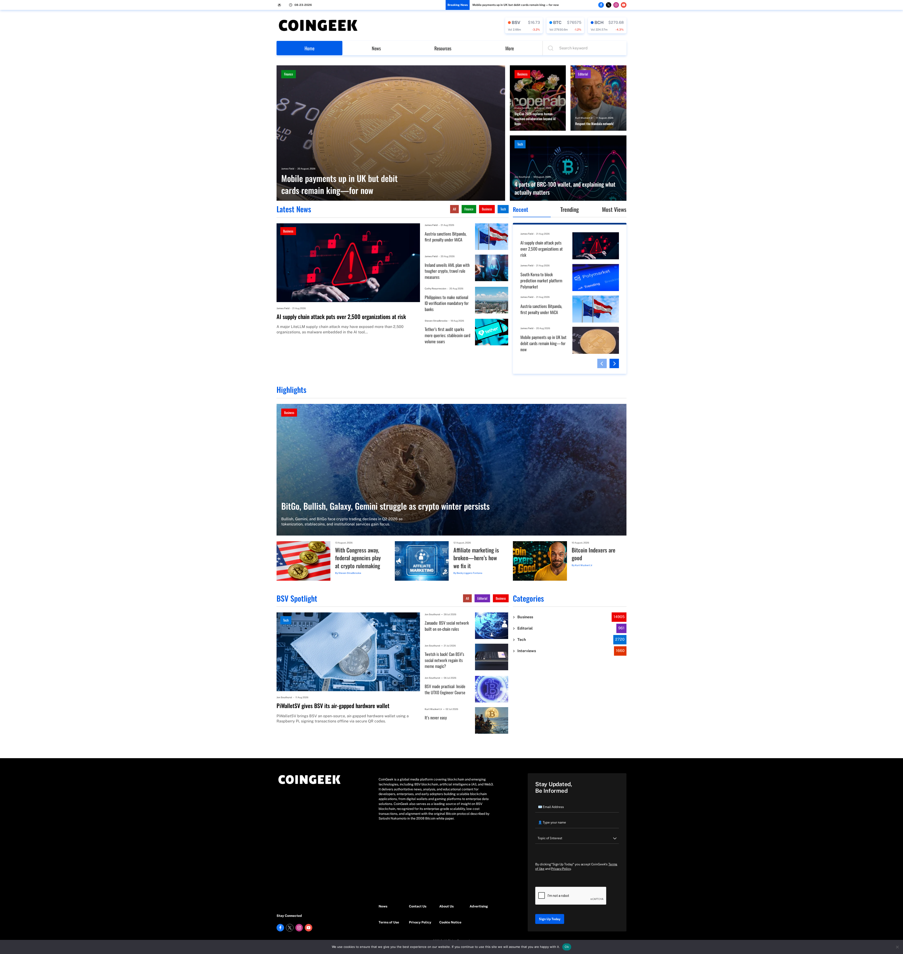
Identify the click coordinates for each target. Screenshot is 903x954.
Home (309, 48)
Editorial (583, 73)
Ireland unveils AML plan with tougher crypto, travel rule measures (447, 271)
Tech (520, 144)
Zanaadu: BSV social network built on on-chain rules (447, 626)
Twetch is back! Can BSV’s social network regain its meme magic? (444, 660)
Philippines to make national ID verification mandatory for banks (447, 303)
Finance (288, 73)
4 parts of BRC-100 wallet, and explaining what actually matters (565, 188)
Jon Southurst (522, 176)
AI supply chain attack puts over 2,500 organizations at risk (341, 317)
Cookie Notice (450, 922)
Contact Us (417, 906)
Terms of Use (389, 922)
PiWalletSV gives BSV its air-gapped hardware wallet (333, 706)
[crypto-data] (524, 25)
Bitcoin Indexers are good (593, 554)
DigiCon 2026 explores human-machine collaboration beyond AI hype (535, 118)
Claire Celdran (523, 107)
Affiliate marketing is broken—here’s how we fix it (476, 558)
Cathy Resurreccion (435, 288)
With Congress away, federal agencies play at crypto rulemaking (358, 558)
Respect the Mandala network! (594, 123)
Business (522, 73)
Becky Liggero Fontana (469, 573)
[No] (897, 947)
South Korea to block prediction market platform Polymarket (541, 280)
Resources (442, 48)
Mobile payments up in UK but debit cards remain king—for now (515, 5)
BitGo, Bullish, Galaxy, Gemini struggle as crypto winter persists (385, 506)
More (509, 48)
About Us (446, 906)
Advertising (479, 906)
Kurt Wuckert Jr (584, 117)
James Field (287, 168)
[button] (602, 363)
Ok (567, 947)
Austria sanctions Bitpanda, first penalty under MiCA (445, 237)
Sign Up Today (549, 919)
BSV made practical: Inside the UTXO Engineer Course (445, 689)
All (454, 208)
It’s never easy (436, 718)
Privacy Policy (420, 922)
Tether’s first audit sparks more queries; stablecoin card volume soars (447, 335)
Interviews (526, 651)
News (376, 48)
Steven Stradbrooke (436, 320)
